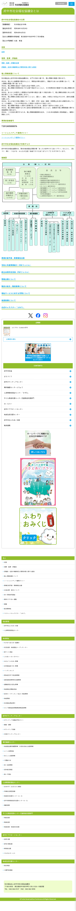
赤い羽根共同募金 (9, 595)
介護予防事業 (8, 870)
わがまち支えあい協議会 (11, 642)
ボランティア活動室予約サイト (14, 720)
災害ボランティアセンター (12, 734)
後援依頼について (8, 300)
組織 (5, 604)
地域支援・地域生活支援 (11, 827)
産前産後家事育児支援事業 (12, 680)
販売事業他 (7, 608)
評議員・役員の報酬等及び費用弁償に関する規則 (18, 67)
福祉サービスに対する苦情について (15, 293)
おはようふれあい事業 (11, 661)
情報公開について (8, 279)
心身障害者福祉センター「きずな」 (16, 393)
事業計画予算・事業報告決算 (13, 258)
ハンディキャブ (9, 670)
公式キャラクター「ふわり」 (13, 307)
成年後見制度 (8, 769)
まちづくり (8, 376)
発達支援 (7, 822)
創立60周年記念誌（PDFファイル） (15, 272)
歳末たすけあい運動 (10, 599)
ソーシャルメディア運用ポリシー (13, 138)
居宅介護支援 (8, 844)
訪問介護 (7, 839)
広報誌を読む (11, 339)
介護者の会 (7, 760)
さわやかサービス (9, 853)
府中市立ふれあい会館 (12, 420)
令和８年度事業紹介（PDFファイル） (16, 265)
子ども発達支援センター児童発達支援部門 (19, 398)
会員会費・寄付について (11, 590)
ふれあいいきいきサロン (11, 656)
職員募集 (7, 425)
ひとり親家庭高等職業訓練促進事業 (15, 708)
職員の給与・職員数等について (13, 286)
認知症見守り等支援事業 (11, 675)
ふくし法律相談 (9, 751)
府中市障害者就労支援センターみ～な (16, 800)
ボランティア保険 (9, 729)
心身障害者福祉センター (11, 630)
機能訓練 (7, 805)
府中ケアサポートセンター (13, 409)
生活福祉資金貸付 (9, 703)
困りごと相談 (8, 652)
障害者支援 (7, 848)
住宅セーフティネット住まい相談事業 (16, 694)
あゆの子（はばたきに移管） (13, 786)
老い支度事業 (8, 765)
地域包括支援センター (12, 415)
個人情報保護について (11, 576)
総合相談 (7, 865)
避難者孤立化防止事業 (11, 684)
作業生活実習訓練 (9, 791)
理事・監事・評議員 (10, 567)
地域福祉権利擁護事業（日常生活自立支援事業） (19, 746)
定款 (3, 52)
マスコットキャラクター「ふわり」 (15, 613)
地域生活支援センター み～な (13, 796)
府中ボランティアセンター (13, 382)
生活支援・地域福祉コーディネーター (16, 647)
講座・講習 (7, 725)
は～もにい (8, 404)
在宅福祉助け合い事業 (11, 666)
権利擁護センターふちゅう (13, 387)
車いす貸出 (7, 774)
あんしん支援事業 (9, 756)
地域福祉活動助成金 (10, 689)
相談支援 (7, 817)
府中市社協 (8, 371)
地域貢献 (7, 698)
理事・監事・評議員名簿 (10, 63)
